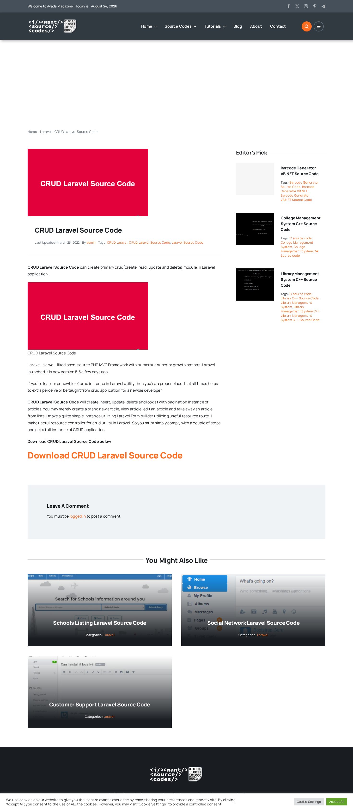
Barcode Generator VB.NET (298, 189)
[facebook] (289, 6)
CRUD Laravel (117, 242)
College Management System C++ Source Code (301, 223)
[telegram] (323, 6)
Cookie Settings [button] (309, 801)
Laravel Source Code (187, 242)
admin (91, 242)
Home (32, 131)
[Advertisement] (176, 84)
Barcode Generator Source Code (300, 184)
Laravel (46, 131)
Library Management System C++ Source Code (300, 279)
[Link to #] (307, 26)
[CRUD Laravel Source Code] (88, 150)
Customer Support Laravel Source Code (99, 704)
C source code (301, 238)
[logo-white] (53, 20)
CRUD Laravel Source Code (149, 242)
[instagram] (306, 6)
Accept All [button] (336, 801)
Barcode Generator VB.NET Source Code (296, 197)
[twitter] (297, 6)
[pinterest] (315, 6)
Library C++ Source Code (300, 298)
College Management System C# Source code (300, 251)
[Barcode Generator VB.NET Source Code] (255, 179)
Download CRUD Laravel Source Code (105, 455)
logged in (78, 516)
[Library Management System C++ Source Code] (255, 271)
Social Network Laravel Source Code (253, 622)
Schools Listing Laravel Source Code (99, 622)
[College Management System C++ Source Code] (255, 216)
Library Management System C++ (300, 309)
